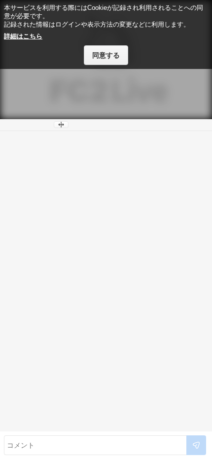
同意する (106, 55)
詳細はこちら (23, 36)
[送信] (196, 445)
